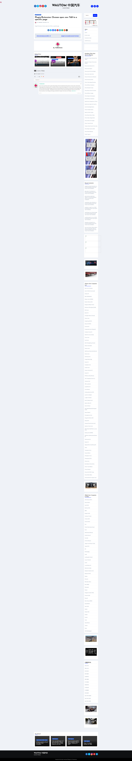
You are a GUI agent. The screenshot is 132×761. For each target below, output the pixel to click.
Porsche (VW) (87, 595)
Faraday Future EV (88, 332)
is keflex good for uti (89, 217)
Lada (86, 554)
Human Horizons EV (89, 370)
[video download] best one (58, 61)
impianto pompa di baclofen (90, 186)
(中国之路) (87, 687)
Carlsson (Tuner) (88, 516)
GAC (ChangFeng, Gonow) (90, 342)
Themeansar (74, 759)
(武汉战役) (87, 692)
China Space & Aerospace (90, 95)
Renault (86, 598)
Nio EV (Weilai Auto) (89, 400)
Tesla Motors (87, 622)
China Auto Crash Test (89, 74)
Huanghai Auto (88, 364)
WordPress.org (88, 40)
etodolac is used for (89, 207)
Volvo (86, 628)
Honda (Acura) (88, 535)
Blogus (69, 759)
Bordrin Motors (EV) (89, 301)
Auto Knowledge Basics (89, 106)
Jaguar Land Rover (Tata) (90, 543)
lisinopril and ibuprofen (89, 222)
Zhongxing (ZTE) (88, 458)
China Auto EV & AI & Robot (90, 71)
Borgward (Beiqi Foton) (89, 304)
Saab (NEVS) (87, 603)
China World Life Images (89, 120)
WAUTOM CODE (38, 14)
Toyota (86, 625)
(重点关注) (87, 668)
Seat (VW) (87, 606)
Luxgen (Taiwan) (88, 397)
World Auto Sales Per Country (91, 104)
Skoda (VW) (87, 611)
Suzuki (86, 617)
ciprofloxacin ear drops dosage (91, 212)
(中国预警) (87, 690)
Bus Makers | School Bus (89, 463)
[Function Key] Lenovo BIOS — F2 (44, 35)
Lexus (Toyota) (88, 559)
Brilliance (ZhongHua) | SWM (90, 307)
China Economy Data (89, 79)
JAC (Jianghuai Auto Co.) (90, 378)
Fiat (85, 524)
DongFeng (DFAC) (88, 321)
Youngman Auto (88, 450)
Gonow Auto (87, 348)
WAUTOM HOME (88, 701)
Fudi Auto (87, 340)
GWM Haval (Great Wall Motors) (91, 351)
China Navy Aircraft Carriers (90, 90)
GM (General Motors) (89, 532)
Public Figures (87, 134)
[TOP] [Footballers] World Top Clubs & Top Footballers (90, 198)
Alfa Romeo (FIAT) (88, 499)
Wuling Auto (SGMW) (89, 432)
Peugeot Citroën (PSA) (89, 592)
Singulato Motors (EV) (89, 417)
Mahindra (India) (88, 568)
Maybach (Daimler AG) (89, 570)
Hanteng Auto (87, 356)
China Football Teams (89, 109)
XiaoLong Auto (88, 439)
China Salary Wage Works (90, 117)
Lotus (86, 562)
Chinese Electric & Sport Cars (90, 477)
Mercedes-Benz (88, 581)
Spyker (86, 609)
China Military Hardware (89, 85)
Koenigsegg (87, 551)
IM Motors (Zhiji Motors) (89, 375)
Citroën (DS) (87, 518)
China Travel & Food (89, 123)
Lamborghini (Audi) (88, 557)
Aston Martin (87, 502)
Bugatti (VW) (87, 513)
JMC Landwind (88, 383)
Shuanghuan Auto (88, 415)
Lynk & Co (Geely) (88, 394)
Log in (86, 32)
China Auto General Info (89, 65)
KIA (85, 548)
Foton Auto (87, 337)
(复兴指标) (87, 673)
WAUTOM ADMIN (88, 695)
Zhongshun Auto (88, 455)
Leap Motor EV (87, 386)
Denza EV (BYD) (88, 323)
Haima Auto (87, 353)
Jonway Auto (87, 381)
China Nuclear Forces (89, 87)
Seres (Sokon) (87, 412)
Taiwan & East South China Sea (91, 126)
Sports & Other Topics (89, 112)
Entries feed (87, 35)
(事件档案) (87, 679)
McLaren (86, 579)
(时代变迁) (87, 671)
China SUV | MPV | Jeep (89, 472)
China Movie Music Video (90, 115)
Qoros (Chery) (87, 405)
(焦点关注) (87, 665)
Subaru (86, 614)
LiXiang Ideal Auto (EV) (89, 392)
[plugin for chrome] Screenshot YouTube (69, 35)
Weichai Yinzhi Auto (89, 426)
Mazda (86, 576)
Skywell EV (87, 420)
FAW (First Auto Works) (89, 334)
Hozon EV (87, 362)
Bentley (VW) (87, 507)
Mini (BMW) (87, 584)
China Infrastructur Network (90, 76)
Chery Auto (87, 318)
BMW (86, 510)
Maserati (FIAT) (88, 573)
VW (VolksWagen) (88, 631)
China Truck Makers (89, 466)
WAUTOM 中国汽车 (66, 5)
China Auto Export (88, 68)
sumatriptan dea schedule (90, 202)
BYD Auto (87, 310)
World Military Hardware (89, 98)
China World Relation (89, 131)
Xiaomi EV (87, 442)
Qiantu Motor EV (88, 403)
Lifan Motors (87, 389)
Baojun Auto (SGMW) (89, 299)
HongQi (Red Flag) (88, 359)
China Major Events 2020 (90, 128)
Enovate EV (87, 326)
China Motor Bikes (88, 474)
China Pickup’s (88, 469)
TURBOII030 (40, 22)
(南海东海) (87, 684)
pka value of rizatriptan (89, 191)
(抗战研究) (87, 676)
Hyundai (86, 538)
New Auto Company (89, 288)
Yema (86, 447)
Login (39, 73)
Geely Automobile (88, 345)
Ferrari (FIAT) (87, 521)
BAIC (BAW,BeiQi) (88, 296)
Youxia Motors (87, 453)
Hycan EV (87, 373)
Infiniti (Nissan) (88, 540)
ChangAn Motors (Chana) (90, 315)
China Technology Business (90, 82)
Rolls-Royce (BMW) (88, 600)
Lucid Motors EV (88, 565)
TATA (86, 620)
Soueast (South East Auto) (90, 423)
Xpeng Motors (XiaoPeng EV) (90, 444)
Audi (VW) (87, 505)
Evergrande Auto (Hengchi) (90, 329)
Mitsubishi (87, 587)
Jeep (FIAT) (87, 546)
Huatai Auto (87, 367)
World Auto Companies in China (91, 101)
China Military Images (89, 93)
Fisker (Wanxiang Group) (89, 527)
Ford (86, 529)
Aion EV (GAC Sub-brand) (90, 291)
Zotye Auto (87, 461)
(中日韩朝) (87, 682)
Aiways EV (87, 293)
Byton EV (86, 312)
